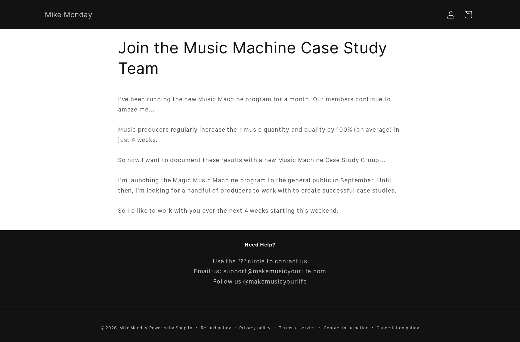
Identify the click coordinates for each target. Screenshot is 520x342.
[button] (468, 14)
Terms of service (297, 327)
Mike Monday (133, 327)
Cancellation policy (397, 327)
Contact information (346, 327)
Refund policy (216, 327)
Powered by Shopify (171, 327)
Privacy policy (255, 327)
